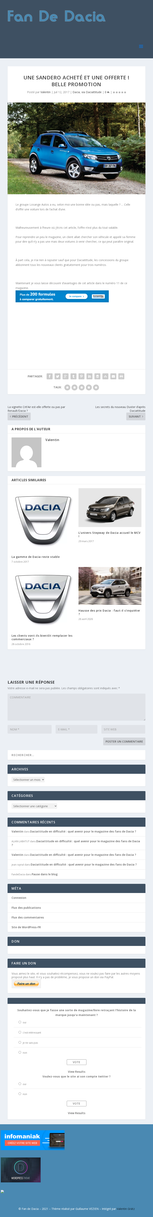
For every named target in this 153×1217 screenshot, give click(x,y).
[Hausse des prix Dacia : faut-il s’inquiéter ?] (109, 586)
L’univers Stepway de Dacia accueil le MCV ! (109, 534)
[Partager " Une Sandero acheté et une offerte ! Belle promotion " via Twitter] (58, 376)
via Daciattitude (91, 92)
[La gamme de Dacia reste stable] (43, 519)
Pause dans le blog (45, 874)
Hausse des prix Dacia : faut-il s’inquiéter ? (109, 612)
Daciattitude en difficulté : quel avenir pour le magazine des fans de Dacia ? (83, 831)
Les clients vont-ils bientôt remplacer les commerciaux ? (42, 637)
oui (24, 1022)
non (25, 1052)
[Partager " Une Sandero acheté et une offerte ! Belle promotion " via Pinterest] (81, 376)
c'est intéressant (32, 1032)
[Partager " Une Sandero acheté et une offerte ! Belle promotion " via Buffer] (97, 376)
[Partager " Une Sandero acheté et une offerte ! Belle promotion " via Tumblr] (73, 376)
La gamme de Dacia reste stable (36, 557)
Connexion (19, 898)
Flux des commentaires (28, 917)
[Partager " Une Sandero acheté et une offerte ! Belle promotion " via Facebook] (50, 376)
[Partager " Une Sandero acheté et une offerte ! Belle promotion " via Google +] (66, 376)
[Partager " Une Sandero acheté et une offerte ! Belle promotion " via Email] (113, 376)
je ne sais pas (30, 1042)
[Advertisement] (40, 328)
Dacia (76, 92)
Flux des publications (26, 908)
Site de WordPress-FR (26, 927)
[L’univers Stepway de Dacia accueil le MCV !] (109, 507)
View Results (76, 1072)
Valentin (45, 92)
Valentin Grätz (126, 1209)
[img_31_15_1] (62, 301)
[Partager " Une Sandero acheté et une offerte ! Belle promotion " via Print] (121, 376)
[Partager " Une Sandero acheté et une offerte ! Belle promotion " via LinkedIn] (89, 376)
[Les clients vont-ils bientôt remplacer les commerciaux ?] (43, 598)
